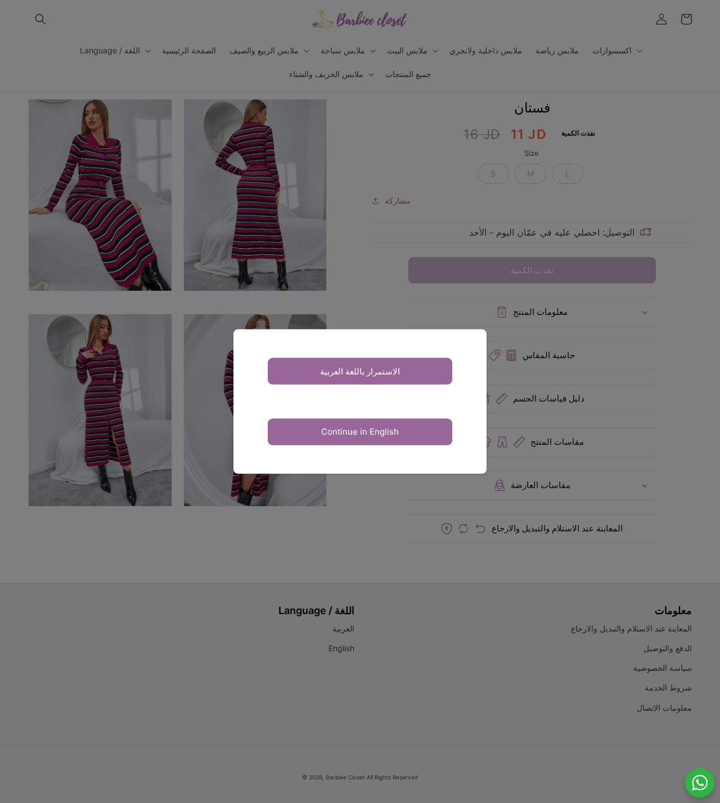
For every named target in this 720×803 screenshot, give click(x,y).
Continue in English (360, 431)
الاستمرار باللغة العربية (360, 371)
